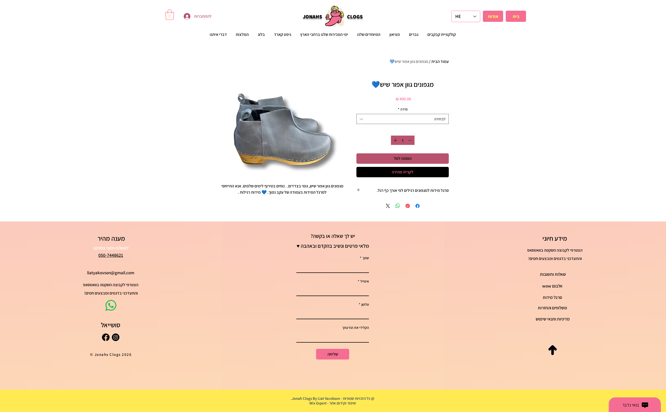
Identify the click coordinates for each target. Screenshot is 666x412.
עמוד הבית (440, 61)
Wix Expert (317, 403)
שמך (364, 258)
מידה (403, 109)
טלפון (364, 304)
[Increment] (395, 140)
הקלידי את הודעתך (355, 327)
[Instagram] (115, 337)
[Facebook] (106, 337)
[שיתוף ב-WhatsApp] (398, 206)
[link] (169, 14)
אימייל (363, 281)
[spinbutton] (402, 140)
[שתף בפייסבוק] (417, 206)
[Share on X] (388, 206)
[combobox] (402, 119)
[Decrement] (410, 140)
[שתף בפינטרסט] (408, 206)
